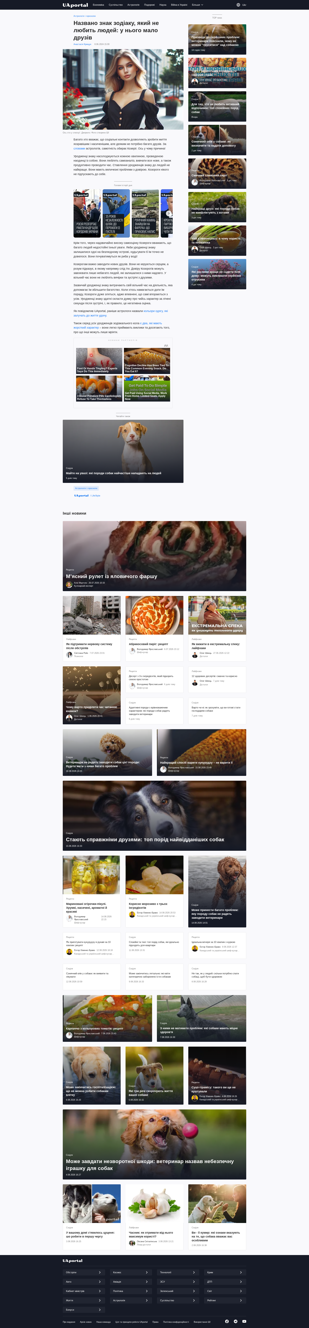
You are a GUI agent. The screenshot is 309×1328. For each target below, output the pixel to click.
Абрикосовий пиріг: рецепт (148, 644)
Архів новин (86, 1322)
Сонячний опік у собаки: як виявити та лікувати (87, 975)
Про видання (69, 1322)
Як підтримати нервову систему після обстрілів (89, 646)
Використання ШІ (202, 1322)
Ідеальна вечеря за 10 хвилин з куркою (213, 942)
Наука (162, 4)
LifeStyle (96, 495)
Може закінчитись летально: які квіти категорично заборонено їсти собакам (150, 975)
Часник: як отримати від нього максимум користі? (151, 1234)
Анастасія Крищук (82, 44)
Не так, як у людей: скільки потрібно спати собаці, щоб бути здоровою (215, 975)
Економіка (98, 4)
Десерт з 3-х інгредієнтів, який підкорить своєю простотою (151, 678)
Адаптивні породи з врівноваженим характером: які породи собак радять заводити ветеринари (149, 710)
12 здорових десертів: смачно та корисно (214, 676)
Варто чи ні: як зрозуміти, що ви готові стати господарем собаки (216, 709)
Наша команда (103, 1322)
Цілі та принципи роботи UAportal (131, 1322)
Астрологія (133, 4)
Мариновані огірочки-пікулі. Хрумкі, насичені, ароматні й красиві (86, 907)
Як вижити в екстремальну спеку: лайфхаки (216, 646)
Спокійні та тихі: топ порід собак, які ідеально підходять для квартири (154, 944)
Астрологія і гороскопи (85, 16)
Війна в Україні (179, 4)
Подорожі (149, 4)
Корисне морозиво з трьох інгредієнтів (148, 905)
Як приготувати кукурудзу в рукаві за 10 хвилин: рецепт (88, 944)
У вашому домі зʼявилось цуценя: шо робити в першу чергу (90, 1234)
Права (155, 1322)
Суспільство (116, 4)
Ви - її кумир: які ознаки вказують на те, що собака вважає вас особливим (216, 1236)
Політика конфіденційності (176, 1322)
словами (79, 148)
